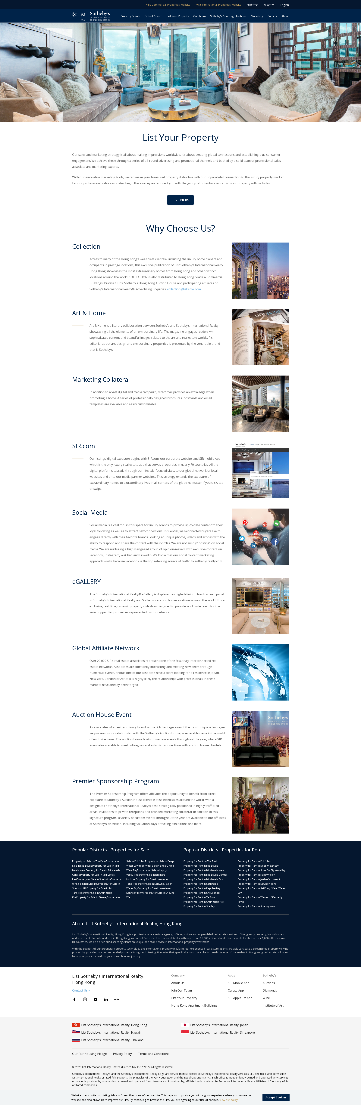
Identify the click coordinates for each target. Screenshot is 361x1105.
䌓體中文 (252, 5)
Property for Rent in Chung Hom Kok (204, 901)
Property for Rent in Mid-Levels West (204, 870)
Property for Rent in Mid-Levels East (204, 879)
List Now (180, 200)
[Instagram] (85, 999)
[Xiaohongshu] (116, 999)
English (284, 5)
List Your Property (178, 16)
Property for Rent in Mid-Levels (201, 865)
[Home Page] (91, 16)
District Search (153, 16)
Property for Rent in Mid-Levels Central (205, 874)
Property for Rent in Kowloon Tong (257, 883)
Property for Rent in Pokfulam (254, 861)
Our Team (199, 16)
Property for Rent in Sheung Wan (256, 906)
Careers (272, 16)
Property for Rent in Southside (201, 883)
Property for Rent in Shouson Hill (202, 892)
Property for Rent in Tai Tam (199, 897)
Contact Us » (81, 990)
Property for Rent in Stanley (199, 906)
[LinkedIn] (106, 999)
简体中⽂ (269, 5)
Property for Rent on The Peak (201, 861)
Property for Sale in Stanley (91, 897)
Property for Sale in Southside (94, 879)
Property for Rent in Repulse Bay (202, 888)
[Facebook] (74, 999)
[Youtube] (95, 999)
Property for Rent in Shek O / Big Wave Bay (261, 870)
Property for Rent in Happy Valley (256, 874)
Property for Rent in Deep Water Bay (258, 865)
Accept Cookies (276, 1097)
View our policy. (228, 1100)
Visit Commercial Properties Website (168, 4)
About (285, 16)
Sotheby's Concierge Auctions (228, 16)
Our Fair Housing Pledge (89, 1054)
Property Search (130, 16)
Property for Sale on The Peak (89, 861)
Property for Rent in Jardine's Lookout (259, 879)
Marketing (257, 16)
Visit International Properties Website (218, 4)
